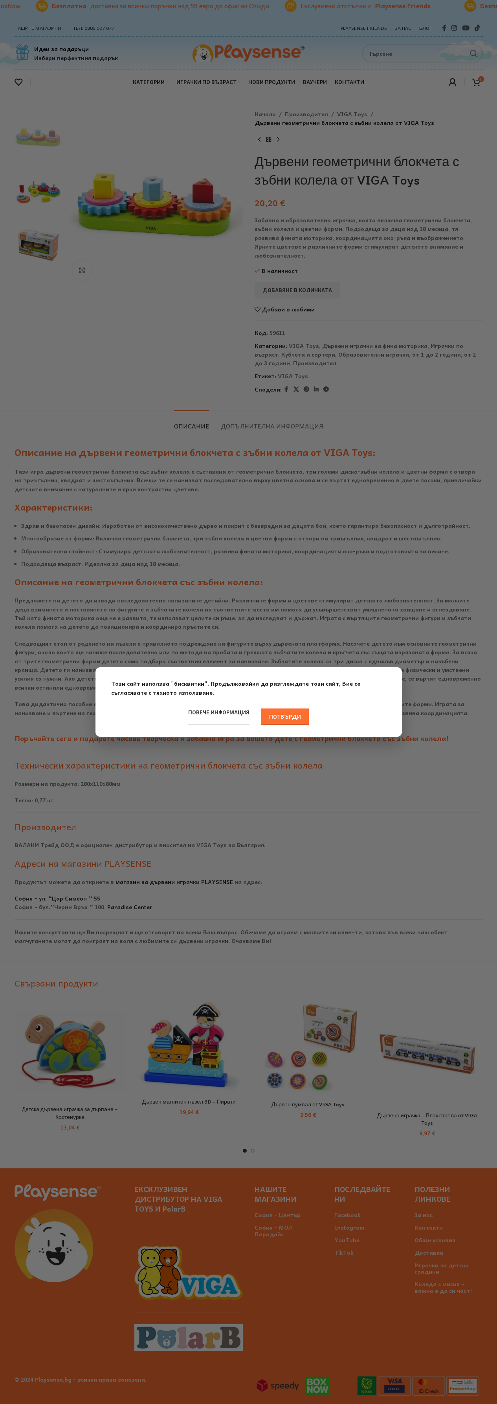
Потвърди (285, 716)
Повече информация (218, 712)
